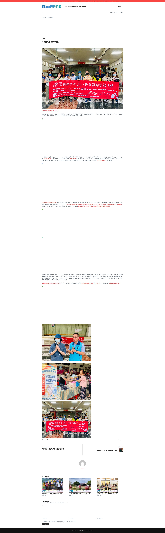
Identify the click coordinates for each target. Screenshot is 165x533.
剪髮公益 (57, 110)
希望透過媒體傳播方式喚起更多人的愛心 (90, 283)
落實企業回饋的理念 (111, 204)
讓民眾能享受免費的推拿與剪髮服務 (102, 206)
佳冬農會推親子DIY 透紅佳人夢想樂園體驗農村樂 (79, 493)
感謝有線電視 (73, 158)
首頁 (65, 6)
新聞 (46, 17)
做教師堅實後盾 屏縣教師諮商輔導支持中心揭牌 (107, 493)
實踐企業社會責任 (102, 204)
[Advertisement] (82, 28)
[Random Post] (119, 12)
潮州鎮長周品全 (47, 158)
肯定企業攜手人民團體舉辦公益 (85, 206)
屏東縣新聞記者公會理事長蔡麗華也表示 (51, 283)
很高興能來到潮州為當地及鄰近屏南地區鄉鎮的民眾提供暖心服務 (82, 204)
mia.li (82, 468)
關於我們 (75, 6)
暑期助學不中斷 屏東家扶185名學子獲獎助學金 (52, 493)
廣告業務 (70, 6)
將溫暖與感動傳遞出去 (114, 283)
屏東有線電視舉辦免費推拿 (48, 110)
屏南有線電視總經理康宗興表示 (49, 202)
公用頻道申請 (82, 6)
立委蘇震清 (119, 204)
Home (43, 17)
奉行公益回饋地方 (101, 160)
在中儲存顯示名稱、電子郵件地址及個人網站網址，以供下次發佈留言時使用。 (60, 521)
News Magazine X (90, 530)
